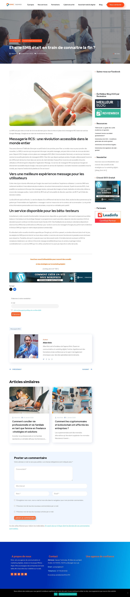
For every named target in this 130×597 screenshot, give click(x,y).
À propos (30, 5)
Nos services (42, 5)
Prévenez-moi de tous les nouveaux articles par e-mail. (35, 512)
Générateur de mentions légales (105, 144)
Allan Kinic (14, 53)
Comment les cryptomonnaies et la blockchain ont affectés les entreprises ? (72, 425)
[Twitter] (44, 359)
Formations (55, 5)
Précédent (17, 369)
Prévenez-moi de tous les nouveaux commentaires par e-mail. (37, 506)
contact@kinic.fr (58, 567)
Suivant (85, 369)
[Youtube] (25, 574)
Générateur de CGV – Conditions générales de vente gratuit (105, 140)
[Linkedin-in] (15, 574)
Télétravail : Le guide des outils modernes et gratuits (105, 129)
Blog (100, 5)
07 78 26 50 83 (62, 571)
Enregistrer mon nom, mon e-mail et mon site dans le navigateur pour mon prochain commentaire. (50, 500)
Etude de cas (15, 41)
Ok (56, 594)
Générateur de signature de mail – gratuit (106, 149)
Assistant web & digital (86, 5)
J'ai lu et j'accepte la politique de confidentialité (27, 310)
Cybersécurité (68, 5)
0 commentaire (41, 53)
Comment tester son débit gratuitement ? (103, 134)
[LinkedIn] (49, 359)
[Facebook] (46, 359)
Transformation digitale (32, 41)
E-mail (13, 303)
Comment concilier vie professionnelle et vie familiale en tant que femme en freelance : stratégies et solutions (29, 426)
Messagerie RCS (15, 329)
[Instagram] (52, 359)
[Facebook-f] (12, 574)
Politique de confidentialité (67, 594)
